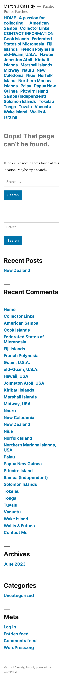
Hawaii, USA (16, 376)
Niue (30, 75)
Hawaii (46, 54)
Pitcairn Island (34, 91)
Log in (10, 626)
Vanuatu (43, 106)
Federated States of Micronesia (28, 41)
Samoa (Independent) (25, 96)
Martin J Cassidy (19, 6)
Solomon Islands (20, 101)
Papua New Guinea (23, 463)
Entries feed (16, 633)
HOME (10, 17)
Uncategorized (19, 595)
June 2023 (15, 564)
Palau (25, 85)
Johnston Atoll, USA (24, 383)
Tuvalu (25, 106)
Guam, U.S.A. (17, 362)
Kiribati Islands (19, 390)
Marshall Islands (36, 64)
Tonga (10, 106)
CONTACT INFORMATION (29, 33)
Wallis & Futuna (19, 525)
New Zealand (17, 270)
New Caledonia (19, 417)
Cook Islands (16, 38)
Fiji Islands (14, 348)
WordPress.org (19, 647)
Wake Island (15, 111)
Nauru (28, 70)
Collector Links (34, 28)
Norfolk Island (18, 438)
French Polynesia (37, 49)
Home (10, 309)
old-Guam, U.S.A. (20, 54)
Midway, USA (17, 403)
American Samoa (21, 323)
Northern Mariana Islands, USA (30, 447)
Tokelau (46, 101)
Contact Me (16, 532)
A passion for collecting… (24, 20)
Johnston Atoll (18, 59)
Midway (11, 70)
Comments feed (20, 640)
